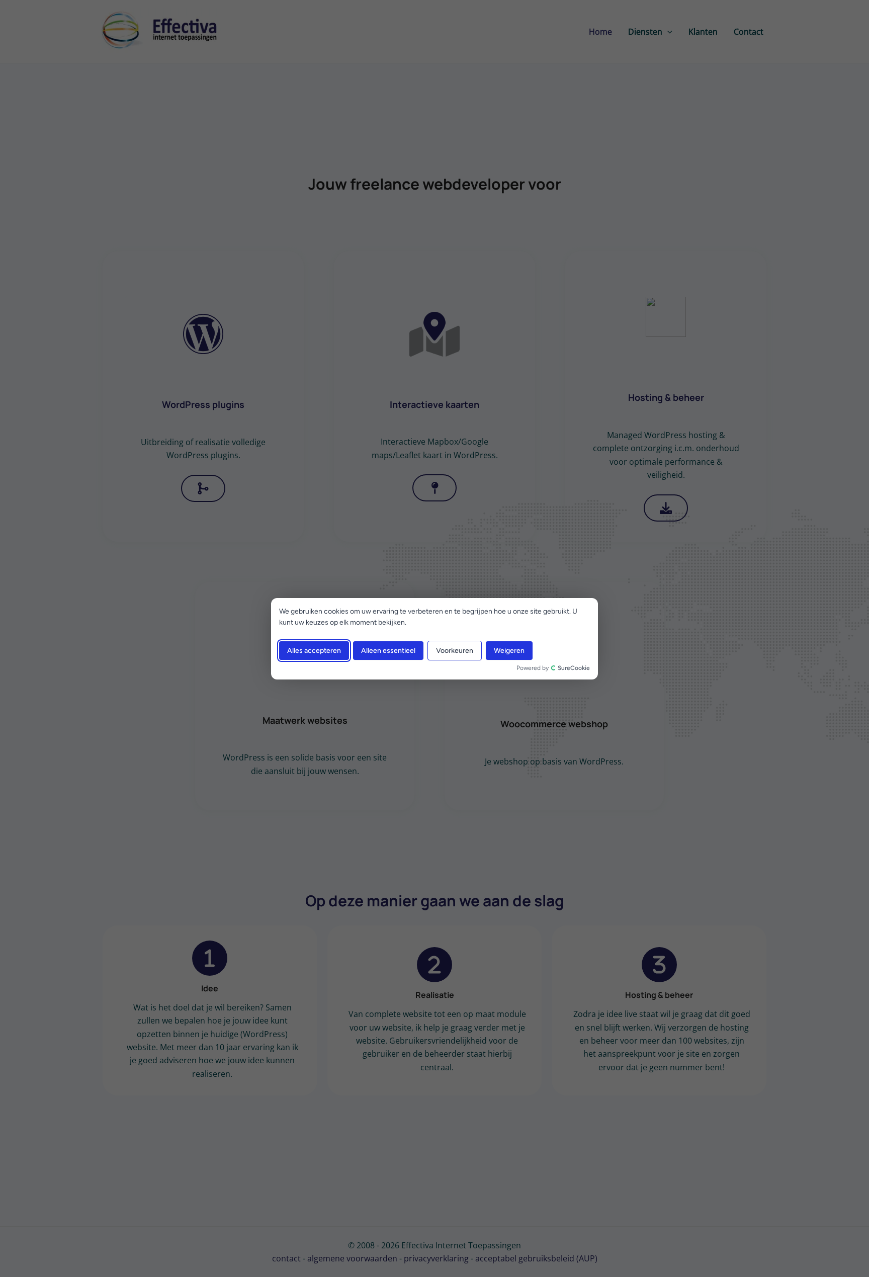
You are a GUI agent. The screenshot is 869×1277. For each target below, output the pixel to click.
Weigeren (509, 650)
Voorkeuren (454, 650)
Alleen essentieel (388, 650)
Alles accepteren (314, 650)
